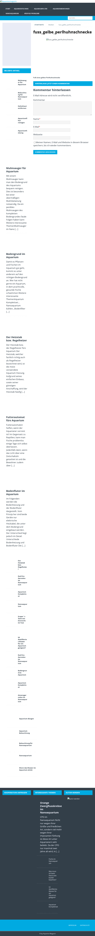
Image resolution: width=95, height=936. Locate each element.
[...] (16, 229)
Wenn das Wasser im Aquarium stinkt (27, 769)
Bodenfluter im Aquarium (15, 492)
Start (8, 9)
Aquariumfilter (40, 9)
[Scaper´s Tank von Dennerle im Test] (11, 619)
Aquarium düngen (26, 719)
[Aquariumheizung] (11, 133)
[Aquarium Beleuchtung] (12, 733)
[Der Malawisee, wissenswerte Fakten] (22, 52)
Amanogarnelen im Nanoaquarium (22, 698)
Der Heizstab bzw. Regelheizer (16, 338)
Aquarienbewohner (61, 9)
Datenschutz (84, 925)
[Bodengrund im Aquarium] (22, 28)
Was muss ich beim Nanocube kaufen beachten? (52, 875)
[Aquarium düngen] (12, 721)
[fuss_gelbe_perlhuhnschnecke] (63, 56)
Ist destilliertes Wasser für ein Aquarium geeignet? (22, 642)
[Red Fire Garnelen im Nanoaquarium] (11, 578)
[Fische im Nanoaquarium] (42, 861)
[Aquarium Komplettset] (11, 594)
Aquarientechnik (21, 9)
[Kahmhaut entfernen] (11, 108)
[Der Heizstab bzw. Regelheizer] (11, 36)
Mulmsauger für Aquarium (22, 82)
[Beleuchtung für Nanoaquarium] (11, 95)
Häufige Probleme (31, 13)
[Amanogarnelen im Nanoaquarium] (11, 697)
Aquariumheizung (22, 132)
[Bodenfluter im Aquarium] (11, 44)
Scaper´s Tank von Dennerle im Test (22, 619)
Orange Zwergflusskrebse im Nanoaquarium (51, 807)
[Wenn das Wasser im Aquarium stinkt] (12, 770)
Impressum (72, 925)
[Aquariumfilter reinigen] (11, 121)
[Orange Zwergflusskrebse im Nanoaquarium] (37, 826)
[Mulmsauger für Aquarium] (11, 28)
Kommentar (39, 99)
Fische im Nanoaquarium (53, 861)
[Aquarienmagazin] (8, 1)
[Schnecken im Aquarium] (16, 60)
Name (36, 118)
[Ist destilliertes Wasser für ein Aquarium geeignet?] (22, 44)
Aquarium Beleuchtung (24, 732)
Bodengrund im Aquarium (15, 255)
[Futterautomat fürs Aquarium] (22, 36)
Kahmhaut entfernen (22, 107)
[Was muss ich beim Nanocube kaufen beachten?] (42, 874)
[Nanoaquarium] (11, 606)
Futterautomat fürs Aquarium (15, 418)
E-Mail (36, 126)
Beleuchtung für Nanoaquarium (22, 96)
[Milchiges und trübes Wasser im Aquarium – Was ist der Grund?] (11, 52)
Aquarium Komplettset (22, 594)
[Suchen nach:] (80, 18)
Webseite (37, 134)
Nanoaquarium (12, 13)
